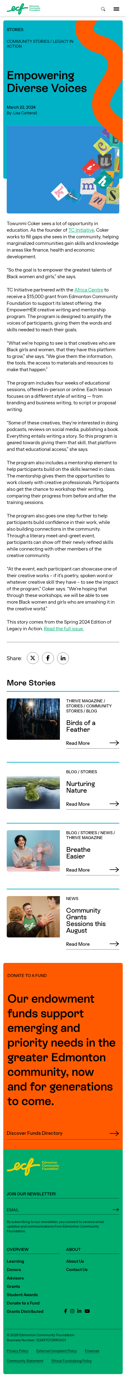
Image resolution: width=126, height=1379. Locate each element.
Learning (15, 1261)
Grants (13, 1286)
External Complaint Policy (56, 1351)
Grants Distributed (25, 1311)
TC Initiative (81, 230)
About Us (75, 1261)
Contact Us (77, 1269)
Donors (14, 1269)
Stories (15, 29)
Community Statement (25, 1361)
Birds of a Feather (25, 695)
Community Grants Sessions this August (50, 892)
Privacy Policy (17, 1351)
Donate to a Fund (23, 1303)
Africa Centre (88, 290)
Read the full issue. (64, 628)
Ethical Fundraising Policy (71, 1361)
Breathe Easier (22, 826)
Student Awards (22, 1294)
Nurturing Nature (25, 765)
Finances (92, 1351)
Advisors (15, 1278)
